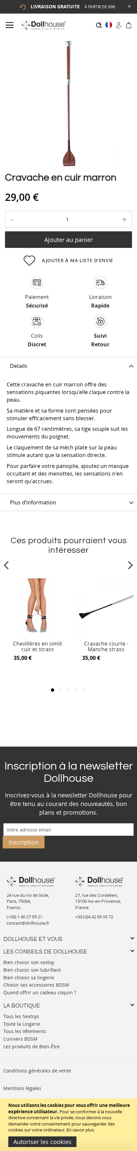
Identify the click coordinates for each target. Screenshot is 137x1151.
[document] (69, 1124)
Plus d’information (33, 502)
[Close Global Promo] (128, 5)
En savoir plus (80, 1130)
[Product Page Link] (37, 635)
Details (18, 366)
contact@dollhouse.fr (28, 923)
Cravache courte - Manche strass (106, 647)
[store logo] (43, 25)
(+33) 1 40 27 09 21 (24, 917)
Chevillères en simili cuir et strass (37, 647)
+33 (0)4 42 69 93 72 (94, 917)
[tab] (68, 365)
